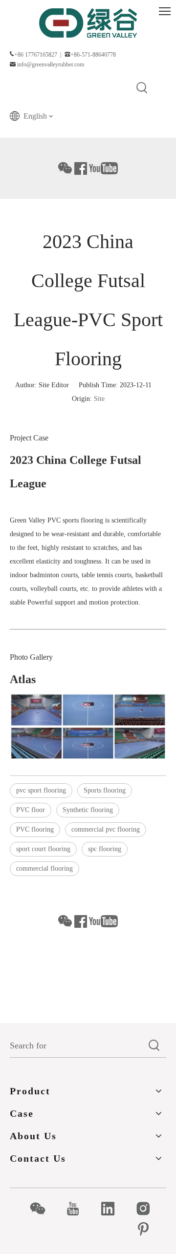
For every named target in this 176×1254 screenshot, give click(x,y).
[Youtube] (78, 1208)
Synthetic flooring (88, 810)
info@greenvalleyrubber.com (50, 64)
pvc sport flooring (41, 790)
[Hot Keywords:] (142, 88)
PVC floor (30, 810)
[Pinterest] (148, 1229)
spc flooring (104, 849)
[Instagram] (148, 1208)
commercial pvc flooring (105, 829)
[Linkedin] (113, 1208)
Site (99, 398)
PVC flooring (35, 829)
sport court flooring (43, 849)
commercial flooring (44, 868)
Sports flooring (105, 790)
